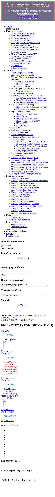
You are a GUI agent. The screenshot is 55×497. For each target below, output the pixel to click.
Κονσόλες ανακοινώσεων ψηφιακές (31, 98)
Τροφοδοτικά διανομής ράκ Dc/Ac (25, 160)
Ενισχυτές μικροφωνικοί (21, 45)
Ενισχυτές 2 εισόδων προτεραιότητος (31, 144)
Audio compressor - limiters (22, 72)
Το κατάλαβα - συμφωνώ (28, 16)
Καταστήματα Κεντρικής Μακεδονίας (26, 206)
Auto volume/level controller (22, 75)
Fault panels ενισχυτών (20, 130)
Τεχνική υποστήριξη (14, 229)
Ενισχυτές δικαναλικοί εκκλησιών (25, 49)
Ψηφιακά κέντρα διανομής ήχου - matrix (27, 164)
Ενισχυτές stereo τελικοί (21, 38)
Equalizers (15, 128)
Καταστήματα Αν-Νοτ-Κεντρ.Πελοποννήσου (29, 181)
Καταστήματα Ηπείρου (20, 197)
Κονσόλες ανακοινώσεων (21, 56)
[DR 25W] (5, 380)
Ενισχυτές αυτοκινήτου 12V (22, 36)
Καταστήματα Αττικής (20, 178)
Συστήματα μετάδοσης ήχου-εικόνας (26, 174)
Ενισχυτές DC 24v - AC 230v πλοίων (31, 146)
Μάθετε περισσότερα (28, 18)
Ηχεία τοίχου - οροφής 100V (28, 121)
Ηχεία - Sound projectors (26, 114)
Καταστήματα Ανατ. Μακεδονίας (24, 185)
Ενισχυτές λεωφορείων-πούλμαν (24, 47)
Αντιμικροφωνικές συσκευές (23, 33)
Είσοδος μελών (12, 236)
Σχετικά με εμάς (12, 29)
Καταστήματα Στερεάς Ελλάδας (24, 213)
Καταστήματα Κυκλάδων (21, 210)
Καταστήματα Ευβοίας (20, 194)
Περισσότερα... (7, 351)
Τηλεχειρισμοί (17, 155)
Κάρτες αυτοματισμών (25, 109)
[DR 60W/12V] (8, 412)
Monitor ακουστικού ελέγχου (23, 153)
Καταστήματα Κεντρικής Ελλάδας (25, 204)
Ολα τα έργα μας (18, 224)
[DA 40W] (5, 353)
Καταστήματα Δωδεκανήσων (23, 192)
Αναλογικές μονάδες (24, 93)
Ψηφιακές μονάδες (24, 91)
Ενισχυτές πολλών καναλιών (28, 148)
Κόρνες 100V (22, 123)
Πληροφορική (12, 215)
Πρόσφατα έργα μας (19, 227)
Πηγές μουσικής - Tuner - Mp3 (23, 169)
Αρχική (9, 26)
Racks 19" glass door (19, 132)
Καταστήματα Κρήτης (20, 208)
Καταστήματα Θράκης (20, 199)
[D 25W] (5, 331)
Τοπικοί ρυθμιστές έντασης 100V (24, 158)
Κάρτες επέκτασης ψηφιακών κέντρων (32, 107)
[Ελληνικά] (6, 246)
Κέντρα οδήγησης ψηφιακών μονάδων (27, 77)
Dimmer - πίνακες (23, 86)
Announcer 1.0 (17, 217)
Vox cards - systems (19, 139)
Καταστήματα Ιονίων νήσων (22, 201)
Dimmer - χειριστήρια (25, 82)
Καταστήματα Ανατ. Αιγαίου (22, 183)
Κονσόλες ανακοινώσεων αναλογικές (31, 100)
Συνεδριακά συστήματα (20, 63)
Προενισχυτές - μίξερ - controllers (25, 171)
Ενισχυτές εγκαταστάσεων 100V (29, 151)
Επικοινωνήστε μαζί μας (16, 231)
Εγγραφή (9, 233)
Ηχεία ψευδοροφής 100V (26, 118)
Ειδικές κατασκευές (19, 68)
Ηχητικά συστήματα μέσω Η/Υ (24, 54)
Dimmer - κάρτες (23, 84)
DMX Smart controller (20, 220)
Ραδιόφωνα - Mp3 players (21, 61)
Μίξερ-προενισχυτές (19, 59)
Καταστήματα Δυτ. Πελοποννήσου (25, 187)
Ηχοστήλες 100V (23, 116)
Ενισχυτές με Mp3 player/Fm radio (25, 43)
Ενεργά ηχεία (21, 125)
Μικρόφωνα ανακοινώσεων (27, 102)
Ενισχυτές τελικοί (18, 52)
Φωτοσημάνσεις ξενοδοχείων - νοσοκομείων (29, 162)
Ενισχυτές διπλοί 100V (20, 40)
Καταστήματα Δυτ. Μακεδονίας (24, 190)
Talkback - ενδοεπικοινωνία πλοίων (25, 137)
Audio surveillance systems (22, 135)
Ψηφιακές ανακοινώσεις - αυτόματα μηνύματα (30, 167)
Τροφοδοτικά (16, 66)
